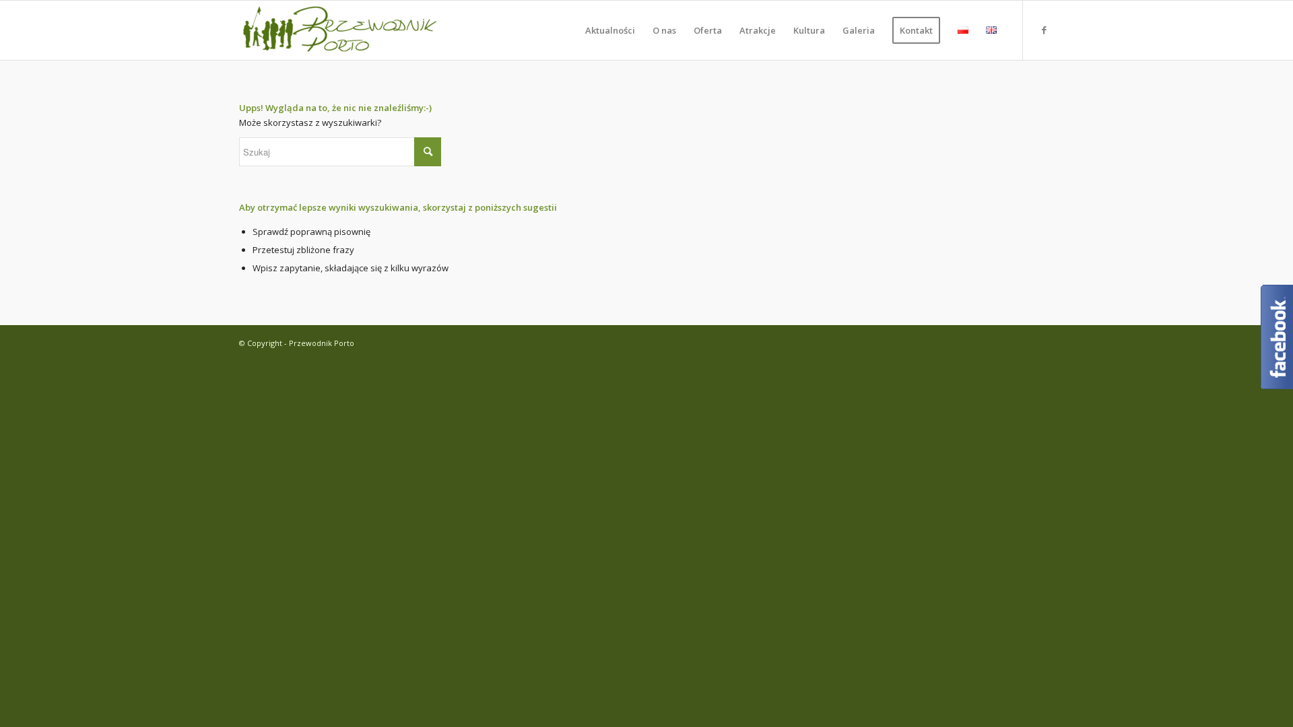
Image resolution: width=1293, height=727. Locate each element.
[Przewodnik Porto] (340, 30)
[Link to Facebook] (1044, 30)
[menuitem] (610, 30)
